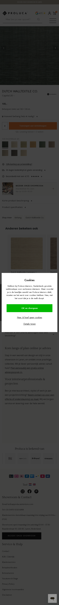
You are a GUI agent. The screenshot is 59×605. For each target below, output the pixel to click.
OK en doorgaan (29, 308)
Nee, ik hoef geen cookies (29, 317)
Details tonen (29, 324)
